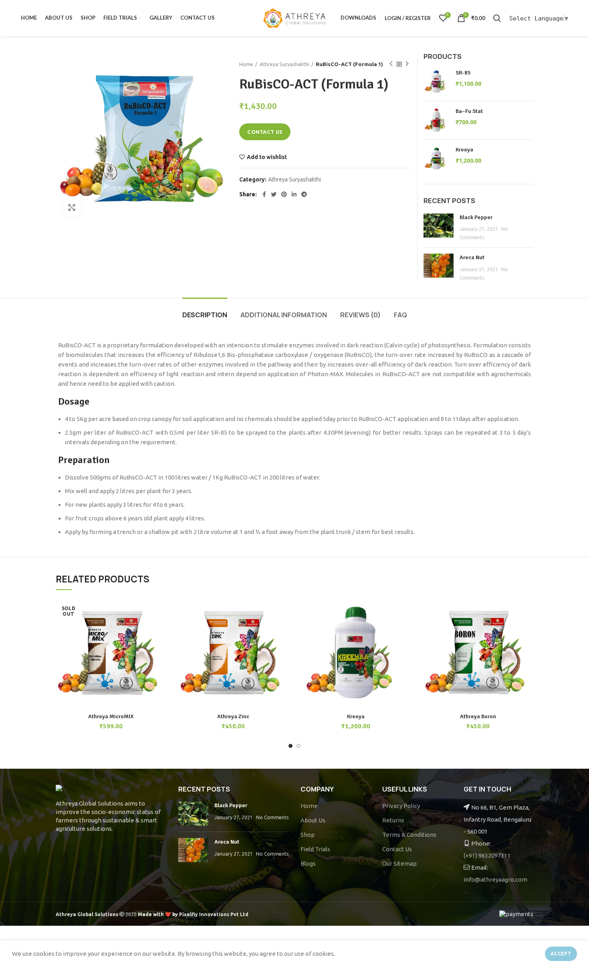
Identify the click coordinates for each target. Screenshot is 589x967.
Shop (308, 834)
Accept (561, 953)
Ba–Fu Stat (469, 111)
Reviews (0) (360, 314)
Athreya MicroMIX (110, 716)
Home (246, 64)
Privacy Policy (401, 805)
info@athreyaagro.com (495, 879)
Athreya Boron (478, 716)
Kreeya (464, 149)
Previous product (391, 64)
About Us (313, 820)
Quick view (160, 629)
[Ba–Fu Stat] (437, 120)
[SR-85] (437, 82)
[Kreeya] (437, 159)
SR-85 (463, 72)
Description (204, 314)
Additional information (283, 314)
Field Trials (315, 849)
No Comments (272, 817)
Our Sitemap (399, 863)
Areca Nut (472, 257)
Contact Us (397, 849)
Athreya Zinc (233, 716)
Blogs (308, 863)
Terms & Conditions (409, 834)
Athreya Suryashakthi (284, 64)
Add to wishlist (267, 157)
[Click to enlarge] (72, 207)
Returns (393, 820)
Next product (407, 64)
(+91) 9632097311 (487, 855)
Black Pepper (476, 217)
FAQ (400, 314)
